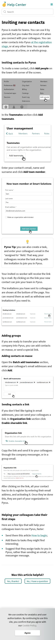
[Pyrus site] (4, 4)
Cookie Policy (29, 625)
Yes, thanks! (13, 581)
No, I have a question (37, 581)
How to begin (39, 535)
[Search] (5, 12)
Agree (27, 633)
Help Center (16, 4)
